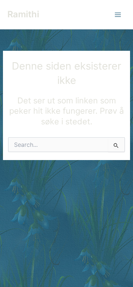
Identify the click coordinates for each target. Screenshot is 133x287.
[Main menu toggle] (118, 14)
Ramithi (23, 14)
